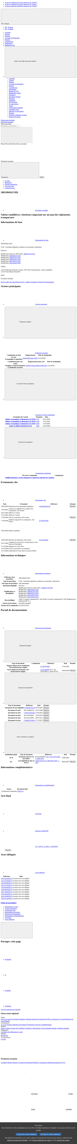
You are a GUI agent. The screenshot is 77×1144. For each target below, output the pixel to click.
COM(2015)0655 (29, 720)
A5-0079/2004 (43, 521)
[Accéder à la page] (54, 537)
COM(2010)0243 (29, 713)
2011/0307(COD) (15, 261)
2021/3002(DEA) (6, 892)
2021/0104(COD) (15, 263)
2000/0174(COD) (29, 254)
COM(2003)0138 (44, 506)
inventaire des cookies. (63, 1140)
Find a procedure (6, 124)
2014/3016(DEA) (6, 878)
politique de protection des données (17, 1140)
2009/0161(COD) (15, 259)
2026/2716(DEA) (6, 898)
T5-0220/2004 (43, 540)
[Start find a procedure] (16, 135)
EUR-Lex (20, 791)
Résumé (72, 506)
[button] (31, 1055)
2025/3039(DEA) (6, 896)
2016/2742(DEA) (6, 885)
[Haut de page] (16, 930)
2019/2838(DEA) (6, 883)
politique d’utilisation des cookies (41, 1140)
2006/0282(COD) (15, 256)
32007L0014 (39, 761)
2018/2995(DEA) (6, 887)
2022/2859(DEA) (6, 894)
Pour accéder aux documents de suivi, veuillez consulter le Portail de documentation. (27, 282)
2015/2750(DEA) (6, 881)
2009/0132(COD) (15, 257)
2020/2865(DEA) (6, 890)
